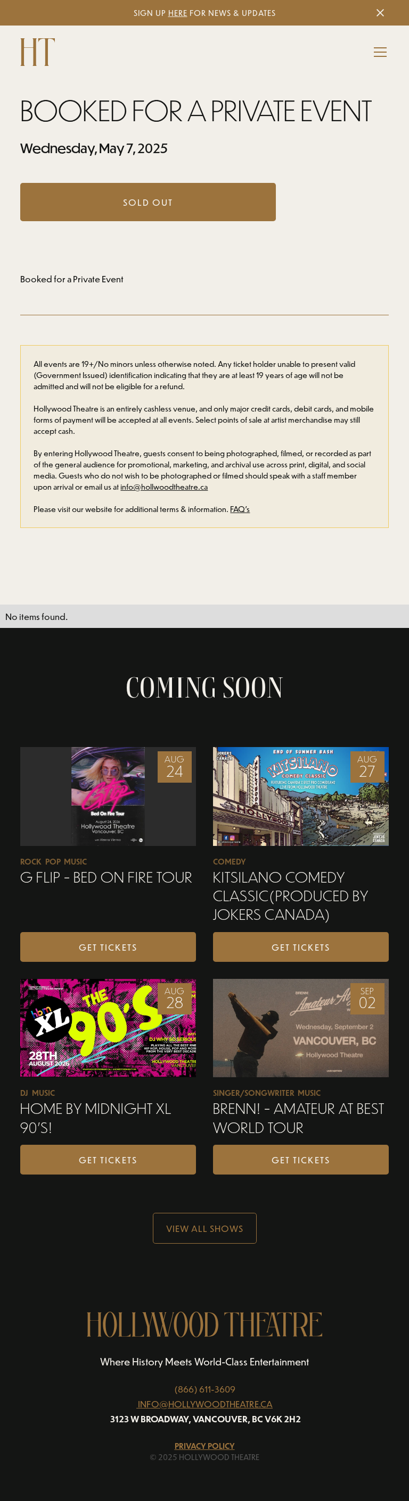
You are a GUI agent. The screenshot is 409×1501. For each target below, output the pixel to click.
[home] (37, 52)
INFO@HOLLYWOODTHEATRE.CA (205, 1404)
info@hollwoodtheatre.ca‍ (164, 487)
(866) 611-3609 (204, 1389)
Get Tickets (108, 947)
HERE (177, 13)
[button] (378, 52)
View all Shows (204, 1228)
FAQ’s (240, 509)
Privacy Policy (205, 1446)
